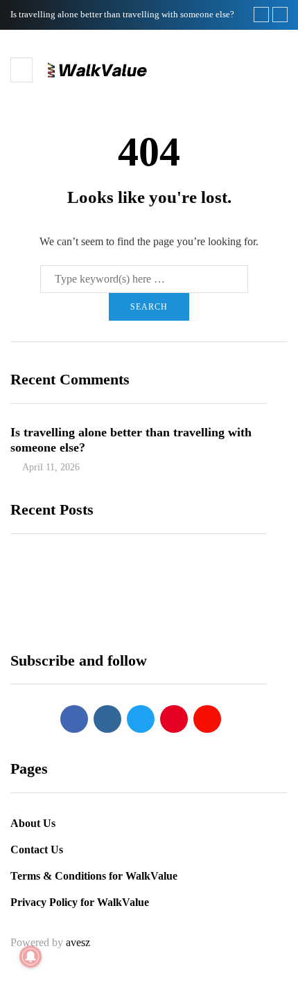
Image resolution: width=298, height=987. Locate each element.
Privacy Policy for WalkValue (79, 902)
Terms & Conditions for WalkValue (93, 876)
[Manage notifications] (30, 956)
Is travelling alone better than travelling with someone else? (122, 14)
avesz (78, 942)
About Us (32, 823)
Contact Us (36, 849)
